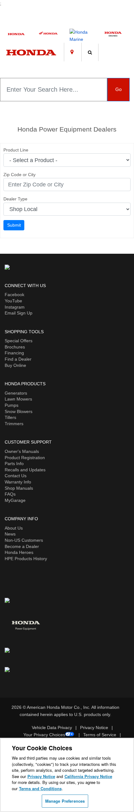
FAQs (10, 494)
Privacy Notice (94, 727)
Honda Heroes (19, 552)
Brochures (15, 346)
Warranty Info (18, 481)
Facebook (14, 294)
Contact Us (15, 475)
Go (118, 89)
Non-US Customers (24, 540)
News (10, 533)
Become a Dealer (22, 546)
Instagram (15, 307)
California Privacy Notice (88, 776)
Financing (14, 352)
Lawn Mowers (18, 398)
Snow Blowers (18, 411)
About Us (14, 528)
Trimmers (14, 423)
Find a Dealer (18, 359)
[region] (67, 775)
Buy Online (15, 365)
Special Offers (18, 340)
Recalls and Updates (25, 469)
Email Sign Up (18, 312)
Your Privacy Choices (44, 734)
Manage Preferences (65, 801)
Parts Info (14, 463)
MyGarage (15, 500)
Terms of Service (99, 734)
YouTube (13, 300)
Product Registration (25, 457)
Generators (16, 393)
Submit (14, 225)
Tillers (10, 417)
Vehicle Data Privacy (52, 727)
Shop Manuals (19, 488)
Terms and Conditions (40, 788)
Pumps (11, 405)
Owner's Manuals (22, 451)
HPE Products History (26, 558)
